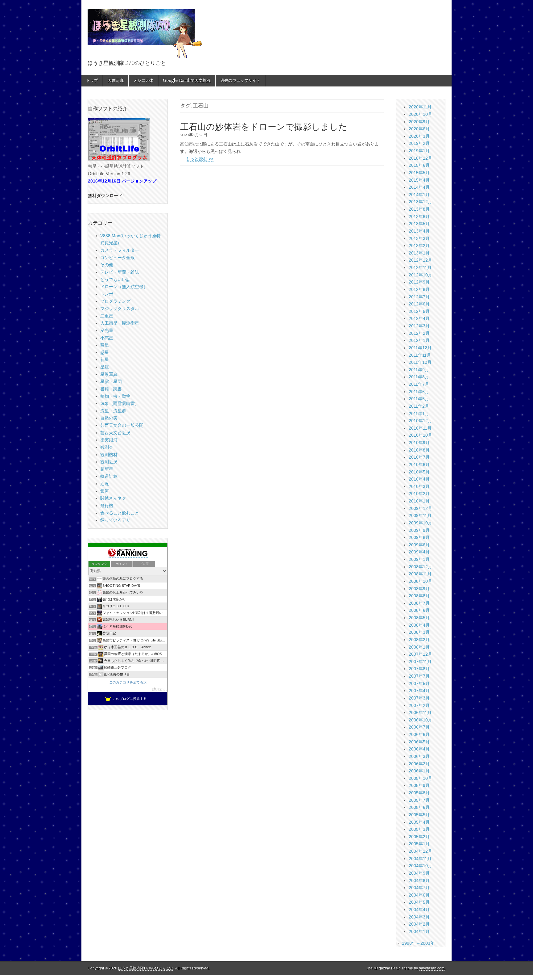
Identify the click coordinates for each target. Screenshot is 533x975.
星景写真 (109, 374)
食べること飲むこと (119, 513)
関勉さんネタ (113, 498)
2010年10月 (420, 435)
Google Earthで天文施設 (187, 80)
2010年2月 (419, 493)
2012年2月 (419, 333)
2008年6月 (419, 610)
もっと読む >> (199, 158)
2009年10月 (420, 522)
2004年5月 (419, 902)
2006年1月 (419, 770)
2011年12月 (420, 347)
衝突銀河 (109, 439)
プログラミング (115, 301)
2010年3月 (419, 486)
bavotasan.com (431, 968)
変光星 (106, 330)
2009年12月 (420, 508)
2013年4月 (419, 231)
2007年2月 (419, 705)
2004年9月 (419, 873)
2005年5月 (419, 814)
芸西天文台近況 (115, 432)
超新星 (106, 469)
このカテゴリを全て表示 (128, 682)
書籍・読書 (111, 388)
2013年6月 (419, 216)
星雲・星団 (111, 381)
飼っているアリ (115, 520)
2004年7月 (419, 887)
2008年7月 (419, 603)
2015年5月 (419, 172)
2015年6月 (419, 165)
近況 (104, 483)
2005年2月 (419, 836)
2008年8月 (419, 595)
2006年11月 (420, 712)
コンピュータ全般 (117, 257)
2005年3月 (419, 829)
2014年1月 (419, 194)
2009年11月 (420, 515)
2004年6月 (419, 895)
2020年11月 (420, 106)
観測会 (106, 447)
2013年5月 (419, 223)
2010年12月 (420, 420)
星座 (104, 366)
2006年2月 (419, 763)
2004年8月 (419, 880)
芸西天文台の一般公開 (121, 425)
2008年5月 (419, 617)
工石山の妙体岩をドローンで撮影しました (263, 126)
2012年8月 (419, 289)
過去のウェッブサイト (240, 80)
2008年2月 (419, 639)
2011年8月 (419, 376)
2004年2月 (419, 924)
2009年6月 (419, 544)
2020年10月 (420, 114)
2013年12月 (420, 201)
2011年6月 (419, 391)
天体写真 (116, 80)
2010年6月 (419, 464)
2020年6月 (419, 128)
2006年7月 (419, 727)
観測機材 (109, 454)
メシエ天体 (143, 80)
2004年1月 (419, 931)
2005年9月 (419, 785)
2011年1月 (419, 413)
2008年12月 (420, 566)
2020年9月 (419, 121)
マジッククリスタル (119, 308)
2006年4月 (419, 748)
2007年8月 (419, 668)
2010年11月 (420, 428)
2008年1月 (419, 647)
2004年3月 (419, 916)
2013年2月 (419, 245)
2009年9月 (419, 530)
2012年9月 (419, 281)
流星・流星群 (113, 410)
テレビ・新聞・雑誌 (119, 272)
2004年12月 (420, 851)
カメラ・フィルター (119, 250)
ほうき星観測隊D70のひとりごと (145, 968)
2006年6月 (419, 734)
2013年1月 (419, 252)
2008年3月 (419, 632)
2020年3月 (419, 136)
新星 (104, 359)
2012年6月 (419, 303)
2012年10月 (420, 274)
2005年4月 (419, 822)
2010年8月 (419, 450)
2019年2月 (419, 143)
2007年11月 (420, 661)
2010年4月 (419, 479)
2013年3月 (419, 238)
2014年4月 (419, 187)
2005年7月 (419, 800)
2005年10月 (420, 778)
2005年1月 (419, 843)
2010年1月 (419, 500)
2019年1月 (419, 150)
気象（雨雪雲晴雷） (119, 403)
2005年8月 (419, 792)
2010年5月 (419, 471)
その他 (106, 264)
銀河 (104, 491)
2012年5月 (419, 311)
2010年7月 (419, 457)
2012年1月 (419, 340)
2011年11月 (420, 355)
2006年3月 (419, 756)
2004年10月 (420, 865)
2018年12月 (420, 158)
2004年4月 (419, 909)
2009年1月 (419, 559)
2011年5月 (419, 398)
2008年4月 (419, 625)
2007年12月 (420, 654)
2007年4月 (419, 690)
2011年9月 (419, 369)
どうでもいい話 (115, 279)
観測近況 (109, 461)
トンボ (106, 294)
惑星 (104, 352)
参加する (159, 689)
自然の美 (109, 417)
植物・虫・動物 (115, 396)
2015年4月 (419, 180)
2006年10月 (420, 719)
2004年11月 (420, 858)
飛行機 (106, 505)
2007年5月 (419, 683)
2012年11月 (420, 267)
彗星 (104, 345)
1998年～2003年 (418, 943)
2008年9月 (419, 588)
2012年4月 (419, 318)
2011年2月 (419, 406)
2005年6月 (419, 807)
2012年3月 (419, 325)
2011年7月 (419, 384)
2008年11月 (420, 573)
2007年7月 (419, 676)
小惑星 (106, 337)
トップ (92, 80)
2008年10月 (420, 581)
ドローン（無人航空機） (124, 286)
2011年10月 (420, 362)
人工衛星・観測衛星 (119, 323)
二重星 (106, 315)
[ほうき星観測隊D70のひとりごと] (145, 30)
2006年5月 (419, 741)
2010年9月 (419, 442)
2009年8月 (419, 537)
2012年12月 (420, 260)
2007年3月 (419, 698)
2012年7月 (419, 296)
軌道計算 (109, 476)
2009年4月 (419, 551)
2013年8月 (419, 209)
